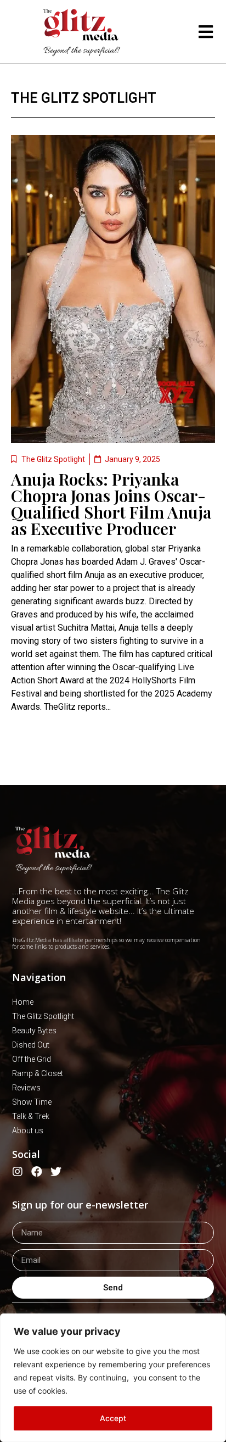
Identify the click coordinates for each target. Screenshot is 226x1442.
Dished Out (30, 1044)
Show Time (32, 1102)
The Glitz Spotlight (83, 98)
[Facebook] (36, 1171)
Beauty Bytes (34, 1030)
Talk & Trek (30, 1116)
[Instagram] (17, 1171)
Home (22, 1002)
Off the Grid (31, 1059)
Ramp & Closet (37, 1073)
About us (27, 1130)
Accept (113, 1418)
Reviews (26, 1087)
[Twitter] (55, 1171)
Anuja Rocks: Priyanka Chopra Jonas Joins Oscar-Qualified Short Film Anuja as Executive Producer (111, 503)
